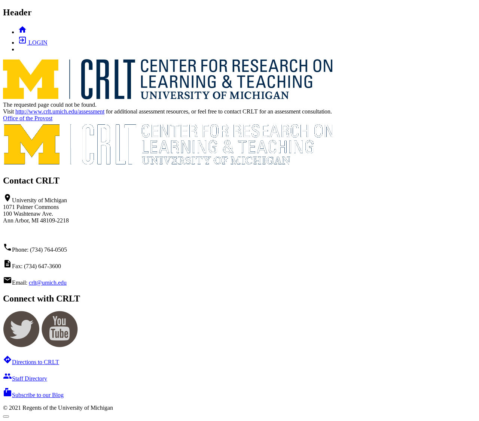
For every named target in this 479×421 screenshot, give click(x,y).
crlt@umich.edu (48, 282)
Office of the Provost (27, 118)
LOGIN (33, 42)
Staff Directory (25, 378)
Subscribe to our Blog (33, 395)
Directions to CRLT (31, 362)
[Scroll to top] (6, 416)
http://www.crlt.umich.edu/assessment (59, 111)
